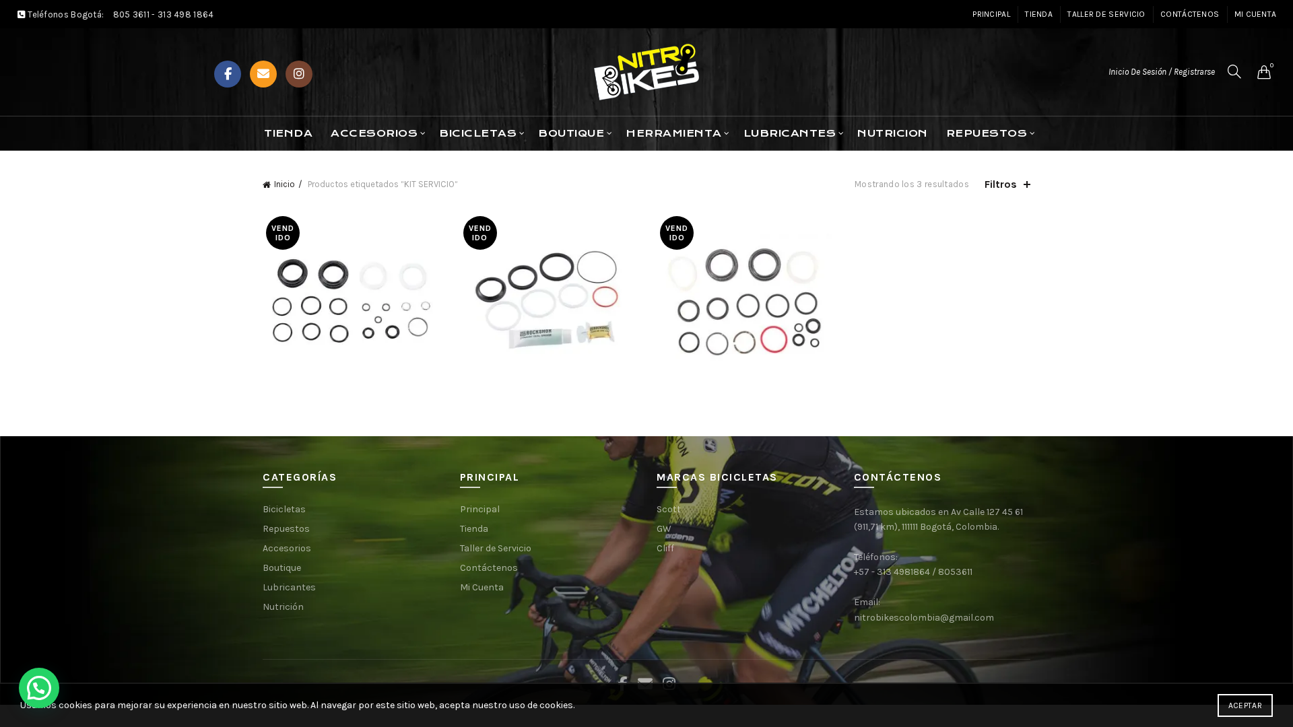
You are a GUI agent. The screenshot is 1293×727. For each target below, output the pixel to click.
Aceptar (1245, 705)
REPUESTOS (987, 133)
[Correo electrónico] (263, 74)
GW (664, 528)
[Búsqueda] (1234, 71)
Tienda (1039, 14)
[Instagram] (299, 74)
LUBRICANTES (789, 133)
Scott (669, 509)
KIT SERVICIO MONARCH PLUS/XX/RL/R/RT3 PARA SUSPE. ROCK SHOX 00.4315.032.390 (548, 280)
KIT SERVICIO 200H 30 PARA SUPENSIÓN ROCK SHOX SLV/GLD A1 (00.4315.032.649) (350, 280)
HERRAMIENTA (674, 133)
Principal (991, 14)
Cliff (665, 548)
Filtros (1001, 184)
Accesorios (374, 133)
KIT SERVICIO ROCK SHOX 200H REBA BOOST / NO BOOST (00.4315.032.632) (745, 280)
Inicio (284, 184)
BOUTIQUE (571, 133)
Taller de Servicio (1106, 14)
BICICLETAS (478, 133)
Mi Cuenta (1255, 14)
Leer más (351, 371)
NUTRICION (892, 133)
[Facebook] (227, 74)
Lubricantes (289, 587)
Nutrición (283, 607)
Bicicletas (284, 509)
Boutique (282, 568)
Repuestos (286, 528)
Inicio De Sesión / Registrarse (1161, 72)
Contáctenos (1189, 14)
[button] (39, 688)
